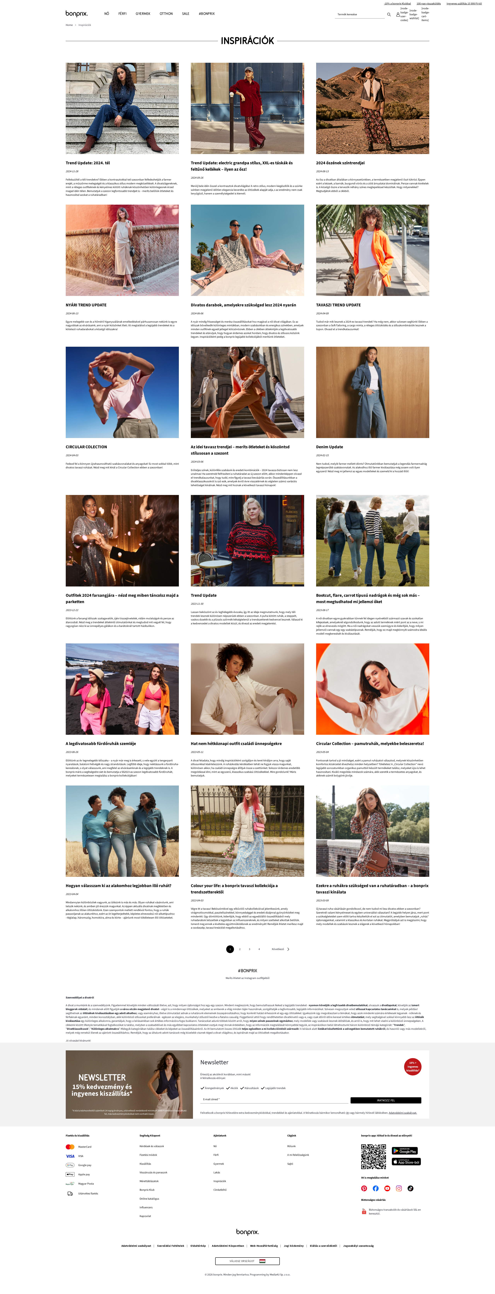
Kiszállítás (145, 1164)
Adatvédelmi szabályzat (136, 1246)
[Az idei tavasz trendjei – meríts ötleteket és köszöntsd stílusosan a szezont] (247, 393)
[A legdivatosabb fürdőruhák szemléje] (122, 689)
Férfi (215, 1155)
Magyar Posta (86, 1184)
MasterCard (84, 1147)
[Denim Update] (372, 393)
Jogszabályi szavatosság (358, 1246)
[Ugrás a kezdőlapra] (85, 13)
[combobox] (360, 14)
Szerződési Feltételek (170, 1246)
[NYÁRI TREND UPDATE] (122, 251)
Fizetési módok (148, 1155)
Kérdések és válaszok (152, 1146)
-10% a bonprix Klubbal (397, 4)
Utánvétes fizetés (88, 1194)
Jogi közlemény (294, 1246)
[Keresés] (389, 14)
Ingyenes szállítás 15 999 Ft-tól (464, 4)
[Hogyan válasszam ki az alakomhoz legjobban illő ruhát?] (122, 832)
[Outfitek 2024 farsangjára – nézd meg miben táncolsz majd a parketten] (122, 541)
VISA (80, 1156)
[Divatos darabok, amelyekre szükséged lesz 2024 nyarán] (247, 251)
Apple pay (84, 1174)
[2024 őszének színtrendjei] (372, 109)
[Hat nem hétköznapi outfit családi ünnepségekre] (247, 689)
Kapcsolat (145, 1216)
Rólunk (291, 1146)
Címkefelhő (220, 1190)
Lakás (216, 1173)
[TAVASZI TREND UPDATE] (372, 251)
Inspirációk (219, 1181)
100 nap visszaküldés (429, 4)
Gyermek (218, 1164)
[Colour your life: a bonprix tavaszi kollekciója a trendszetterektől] (247, 832)
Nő (215, 1146)
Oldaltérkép (198, 1246)
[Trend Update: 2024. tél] (122, 109)
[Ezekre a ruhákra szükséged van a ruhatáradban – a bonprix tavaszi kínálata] (372, 832)
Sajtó (290, 1164)
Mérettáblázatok (149, 1181)
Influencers (146, 1207)
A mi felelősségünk (298, 1155)
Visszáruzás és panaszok (153, 1173)
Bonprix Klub (147, 1190)
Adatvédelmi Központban (228, 1246)
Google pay (84, 1165)
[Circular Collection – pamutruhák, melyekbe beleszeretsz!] (372, 689)
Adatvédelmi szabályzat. (403, 1113)
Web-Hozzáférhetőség (264, 1246)
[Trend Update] (247, 541)
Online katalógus (149, 1199)
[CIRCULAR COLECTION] (122, 393)
